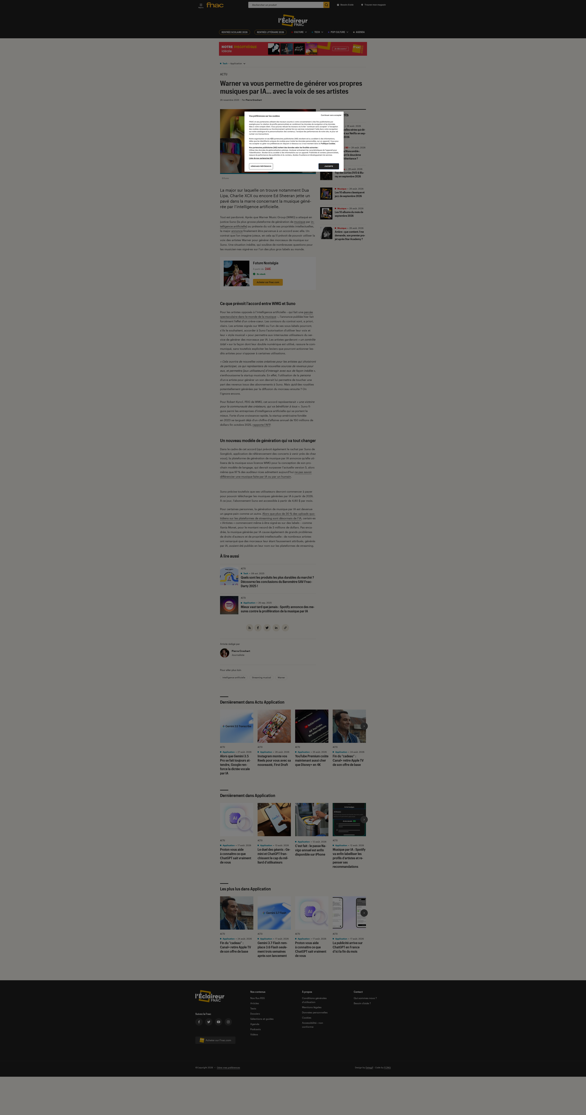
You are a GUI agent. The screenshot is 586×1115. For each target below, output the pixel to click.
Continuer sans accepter (331, 115)
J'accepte (328, 166)
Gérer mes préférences (261, 166)
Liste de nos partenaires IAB (261, 158)
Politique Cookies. (328, 144)
